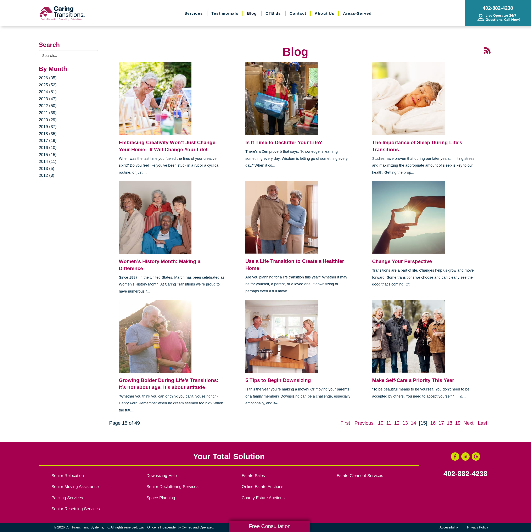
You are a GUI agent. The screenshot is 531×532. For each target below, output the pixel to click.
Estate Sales (253, 475)
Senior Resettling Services (75, 508)
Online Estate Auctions (262, 486)
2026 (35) (48, 78)
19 (457, 423)
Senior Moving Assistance (75, 486)
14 (413, 423)
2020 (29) (48, 119)
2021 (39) (48, 112)
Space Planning (160, 497)
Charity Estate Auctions (263, 497)
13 (405, 423)
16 (433, 423)
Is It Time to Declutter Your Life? (283, 142)
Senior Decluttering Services (172, 486)
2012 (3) (46, 175)
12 (396, 423)
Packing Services (67, 497)
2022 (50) (48, 105)
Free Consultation (270, 526)
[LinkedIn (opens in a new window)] (465, 456)
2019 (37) (48, 126)
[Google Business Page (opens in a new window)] (476, 456)
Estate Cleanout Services (360, 475)
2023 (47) (48, 98)
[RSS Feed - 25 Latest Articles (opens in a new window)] (487, 50)
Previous (364, 423)
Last (482, 423)
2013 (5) (46, 168)
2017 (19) (48, 140)
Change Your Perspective (402, 261)
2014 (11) (47, 161)
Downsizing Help (161, 475)
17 (441, 423)
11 (388, 423)
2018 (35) (48, 133)
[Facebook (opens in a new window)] (455, 456)
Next (468, 423)
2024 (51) (48, 91)
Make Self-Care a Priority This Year (413, 380)
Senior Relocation (67, 475)
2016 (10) (48, 147)
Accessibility (449, 527)
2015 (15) (48, 154)
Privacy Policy (477, 527)
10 (380, 423)
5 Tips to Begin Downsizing (278, 380)
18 (449, 423)
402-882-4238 (465, 473)
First (345, 423)
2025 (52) (48, 85)
